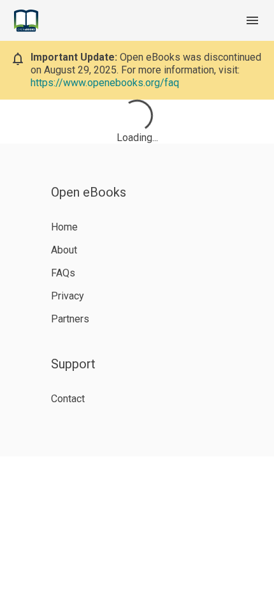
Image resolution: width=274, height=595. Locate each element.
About (64, 250)
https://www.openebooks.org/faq (105, 83)
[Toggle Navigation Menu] (252, 20)
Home (64, 227)
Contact (68, 399)
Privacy (67, 296)
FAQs (63, 273)
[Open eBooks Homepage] (26, 21)
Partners (70, 319)
